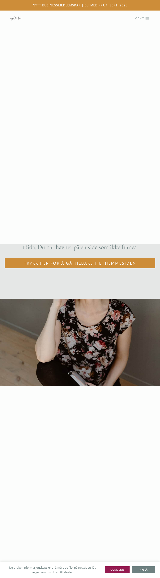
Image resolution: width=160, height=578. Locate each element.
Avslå (144, 569)
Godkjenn (117, 569)
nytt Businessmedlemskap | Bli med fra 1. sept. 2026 (80, 5)
